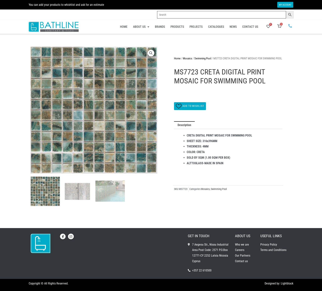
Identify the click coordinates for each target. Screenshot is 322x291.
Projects (196, 26)
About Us (139, 26)
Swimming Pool (202, 58)
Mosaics (187, 58)
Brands (160, 26)
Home (123, 26)
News (233, 26)
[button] (151, 53)
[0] (268, 26)
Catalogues (216, 26)
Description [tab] (184, 125)
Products (177, 26)
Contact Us (250, 26)
